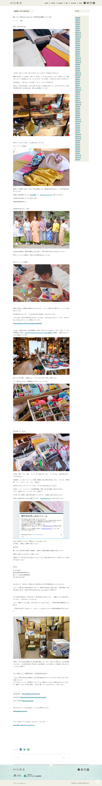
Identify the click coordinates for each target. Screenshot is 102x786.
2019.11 (78, 119)
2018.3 (77, 149)
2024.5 (77, 70)
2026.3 (77, 26)
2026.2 (77, 28)
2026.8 (77, 18)
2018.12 (78, 134)
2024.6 (77, 68)
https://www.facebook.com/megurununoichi (33, 697)
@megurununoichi (27, 701)
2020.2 (77, 115)
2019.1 (77, 132)
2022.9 (77, 92)
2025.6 (77, 45)
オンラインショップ (45, 195)
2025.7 (77, 43)
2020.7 (77, 111)
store (80, 3)
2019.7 (77, 126)
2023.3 (77, 81)
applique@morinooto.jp (20, 711)
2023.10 (78, 75)
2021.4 (77, 100)
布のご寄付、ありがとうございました (24, 725)
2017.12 (78, 155)
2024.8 (77, 64)
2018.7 (77, 142)
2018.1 (77, 153)
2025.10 (78, 37)
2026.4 (77, 24)
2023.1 (77, 85)
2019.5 (77, 128)
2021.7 (77, 96)
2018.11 (78, 136)
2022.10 (78, 90)
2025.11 (78, 34)
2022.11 (78, 87)
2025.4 (77, 49)
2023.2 (77, 83)
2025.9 (77, 39)
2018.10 (78, 138)
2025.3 (77, 51)
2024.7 (77, 66)
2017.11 (78, 157)
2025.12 (78, 32)
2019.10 (78, 121)
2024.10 (78, 62)
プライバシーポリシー (19, 783)
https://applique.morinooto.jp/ (31, 694)
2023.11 (78, 73)
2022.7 (77, 94)
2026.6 (77, 20)
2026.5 (77, 22)
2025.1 (77, 56)
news (46, 3)
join (67, 3)
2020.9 (77, 106)
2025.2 (77, 54)
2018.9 (77, 140)
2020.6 (77, 113)
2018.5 (77, 145)
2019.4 (77, 130)
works (53, 3)
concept (73, 3)
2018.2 (77, 151)
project (60, 3)
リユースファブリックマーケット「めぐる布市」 (39, 332)
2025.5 (77, 47)
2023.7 (77, 79)
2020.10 (78, 104)
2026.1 (77, 30)
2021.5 (77, 98)
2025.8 (77, 41)
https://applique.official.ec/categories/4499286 (27, 323)
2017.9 (77, 159)
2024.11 (78, 60)
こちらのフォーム (45, 498)
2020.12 (78, 102)
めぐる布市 (33, 195)
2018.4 (77, 147)
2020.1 (77, 117)
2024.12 (78, 58)
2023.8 (77, 77)
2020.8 (77, 109)
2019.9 (77, 123)
